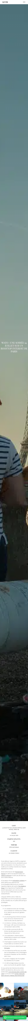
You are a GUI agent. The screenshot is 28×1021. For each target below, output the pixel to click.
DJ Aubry (7, 948)
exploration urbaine (18, 880)
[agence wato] (5, 2)
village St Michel (6, 875)
